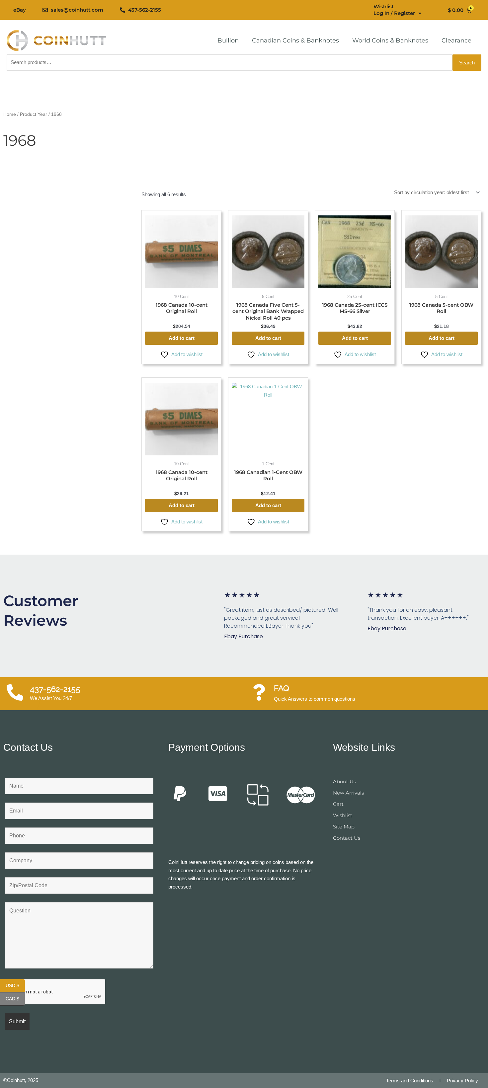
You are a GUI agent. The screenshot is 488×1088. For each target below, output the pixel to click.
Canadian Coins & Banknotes (295, 40)
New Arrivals (348, 793)
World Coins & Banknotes (390, 40)
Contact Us (346, 838)
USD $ (15, 985)
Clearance (456, 40)
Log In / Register (394, 13)
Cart (338, 804)
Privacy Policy (462, 1080)
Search (467, 62)
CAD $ (15, 999)
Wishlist (383, 6)
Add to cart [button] (182, 338)
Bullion (228, 40)
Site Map (344, 826)
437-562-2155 (55, 689)
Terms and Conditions (409, 1080)
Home (9, 114)
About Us (344, 781)
